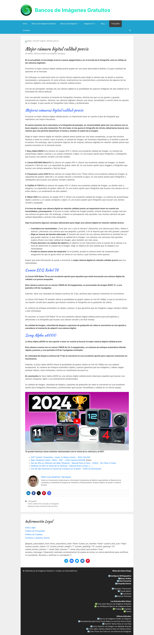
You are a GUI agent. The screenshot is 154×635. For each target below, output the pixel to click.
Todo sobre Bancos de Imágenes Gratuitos (114, 604)
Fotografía (115, 24)
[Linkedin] (28, 493)
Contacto (26, 30)
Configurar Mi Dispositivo (120, 576)
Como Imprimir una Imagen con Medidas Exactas (111, 626)
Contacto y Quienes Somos (37, 538)
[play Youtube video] (77, 421)
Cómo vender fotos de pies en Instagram (43, 504)
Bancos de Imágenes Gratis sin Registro (115, 619)
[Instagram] (49, 493)
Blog (103, 24)
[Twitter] (39, 493)
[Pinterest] (44, 493)
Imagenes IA (89, 24)
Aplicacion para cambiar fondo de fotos (43, 506)
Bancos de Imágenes (69, 24)
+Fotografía (32, 501)
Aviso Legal (30, 527)
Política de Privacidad (35, 531)
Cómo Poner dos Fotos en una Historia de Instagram (110, 631)
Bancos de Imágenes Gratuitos (72, 10)
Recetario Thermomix (122, 589)
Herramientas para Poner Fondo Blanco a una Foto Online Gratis (105, 621)
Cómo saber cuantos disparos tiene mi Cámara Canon (109, 629)
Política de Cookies (33, 534)
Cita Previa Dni (125, 581)
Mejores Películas (124, 596)
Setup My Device (124, 583)
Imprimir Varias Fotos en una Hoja (117, 624)
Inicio (25, 24)
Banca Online (125, 578)
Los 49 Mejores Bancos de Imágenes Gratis (114, 606)
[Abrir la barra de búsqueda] (130, 30)
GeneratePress (71, 571)
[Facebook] (34, 493)
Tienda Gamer (125, 591)
